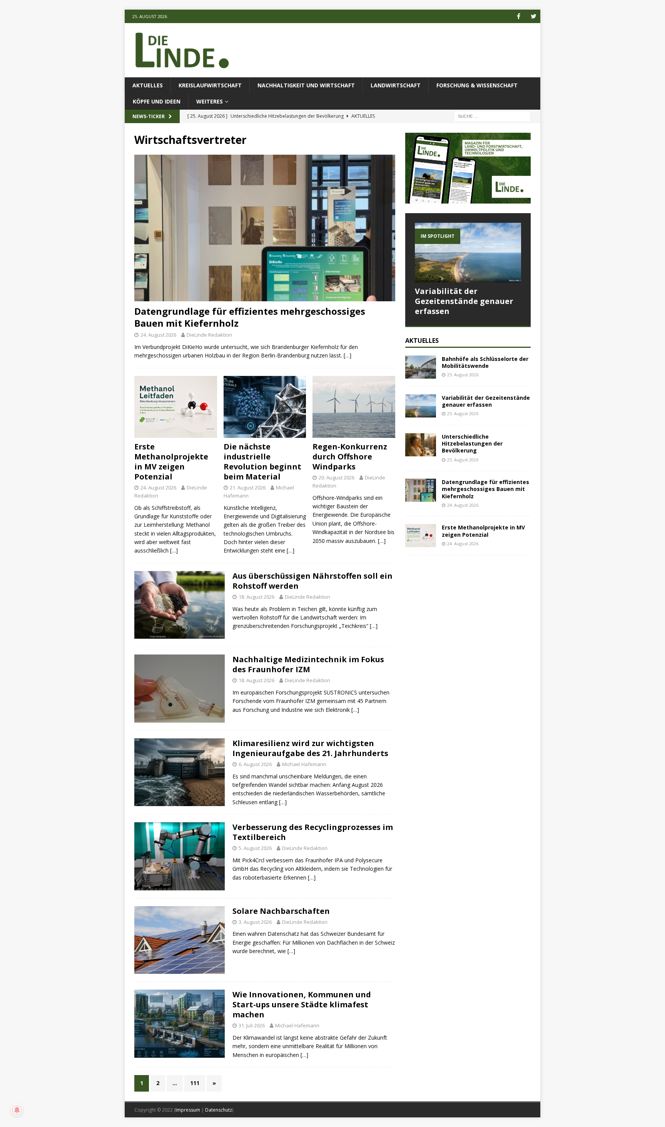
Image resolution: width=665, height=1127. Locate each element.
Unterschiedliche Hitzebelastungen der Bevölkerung (472, 443)
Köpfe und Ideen (156, 101)
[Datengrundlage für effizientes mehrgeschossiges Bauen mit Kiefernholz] (264, 228)
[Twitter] (533, 16)
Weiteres (209, 101)
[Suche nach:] (492, 116)
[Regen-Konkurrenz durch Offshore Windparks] (353, 407)
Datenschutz (218, 1110)
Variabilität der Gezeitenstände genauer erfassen (464, 301)
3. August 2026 (255, 921)
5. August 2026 (255, 848)
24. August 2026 (158, 334)
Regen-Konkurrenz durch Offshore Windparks (349, 456)
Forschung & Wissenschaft (477, 85)
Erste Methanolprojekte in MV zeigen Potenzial (171, 461)
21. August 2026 (248, 487)
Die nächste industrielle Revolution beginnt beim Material (262, 461)
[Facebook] (518, 16)
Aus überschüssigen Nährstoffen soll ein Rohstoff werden (312, 581)
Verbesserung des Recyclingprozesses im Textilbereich (312, 832)
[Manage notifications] (17, 1110)
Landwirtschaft (396, 85)
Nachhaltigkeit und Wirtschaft (306, 85)
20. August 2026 (336, 477)
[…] (347, 355)
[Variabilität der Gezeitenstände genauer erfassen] (468, 252)
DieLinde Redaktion (209, 334)
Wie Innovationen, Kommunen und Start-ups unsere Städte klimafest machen (301, 1004)
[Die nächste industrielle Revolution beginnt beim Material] (265, 407)
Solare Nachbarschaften (281, 911)
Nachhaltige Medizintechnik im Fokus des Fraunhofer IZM (308, 664)
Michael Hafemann (304, 764)
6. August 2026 (255, 764)
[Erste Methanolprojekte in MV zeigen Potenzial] (175, 407)
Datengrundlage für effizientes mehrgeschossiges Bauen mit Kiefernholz (249, 317)
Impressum (187, 1110)
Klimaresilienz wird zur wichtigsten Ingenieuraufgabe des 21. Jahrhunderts (310, 748)
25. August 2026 (462, 374)
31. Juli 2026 (252, 1025)
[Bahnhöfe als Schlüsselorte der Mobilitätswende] (420, 367)
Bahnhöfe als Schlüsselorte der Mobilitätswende (485, 362)
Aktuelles (147, 85)
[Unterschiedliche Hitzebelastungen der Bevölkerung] (420, 444)
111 (194, 1083)
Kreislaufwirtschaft (210, 85)
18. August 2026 (256, 596)
